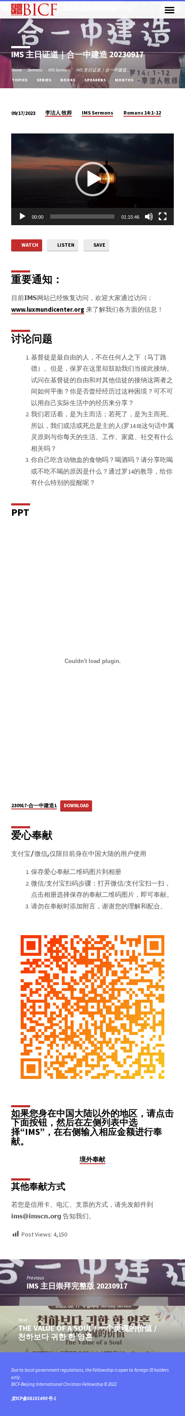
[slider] (82, 216)
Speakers (95, 80)
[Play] (22, 216)
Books (68, 80)
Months (124, 80)
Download (76, 806)
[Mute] (149, 216)
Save (98, 245)
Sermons (35, 70)
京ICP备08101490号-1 (33, 1398)
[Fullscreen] (162, 216)
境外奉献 (92, 1159)
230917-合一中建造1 (34, 805)
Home (17, 70)
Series (44, 80)
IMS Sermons (59, 70)
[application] (92, 179)
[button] (92, 179)
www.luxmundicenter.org (47, 309)
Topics (20, 80)
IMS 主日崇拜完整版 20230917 (77, 1286)
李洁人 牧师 (58, 112)
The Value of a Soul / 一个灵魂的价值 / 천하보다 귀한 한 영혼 (87, 1332)
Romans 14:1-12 (142, 112)
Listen (65, 245)
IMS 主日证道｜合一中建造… (103, 70)
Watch (29, 245)
